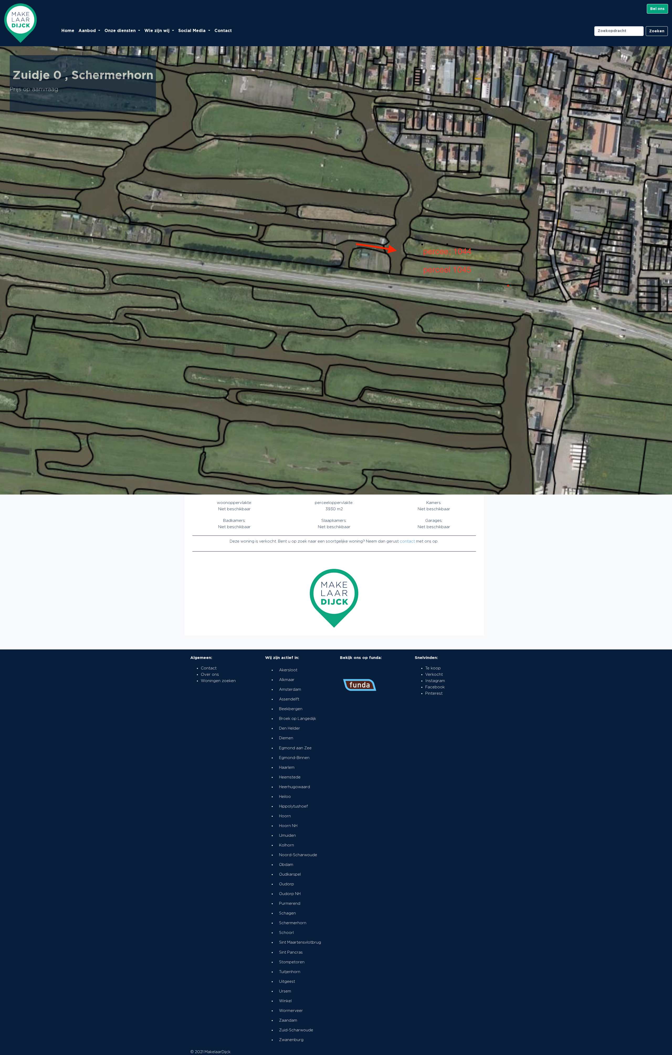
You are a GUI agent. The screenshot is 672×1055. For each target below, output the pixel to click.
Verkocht (434, 675)
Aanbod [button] (87, 31)
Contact (223, 31)
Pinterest (434, 693)
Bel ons (657, 9)
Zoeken (656, 31)
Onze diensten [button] (120, 31)
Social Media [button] (192, 31)
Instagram (435, 681)
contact (407, 541)
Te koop (433, 668)
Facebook (435, 687)
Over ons (210, 675)
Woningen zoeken (218, 681)
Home (67, 31)
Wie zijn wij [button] (157, 31)
